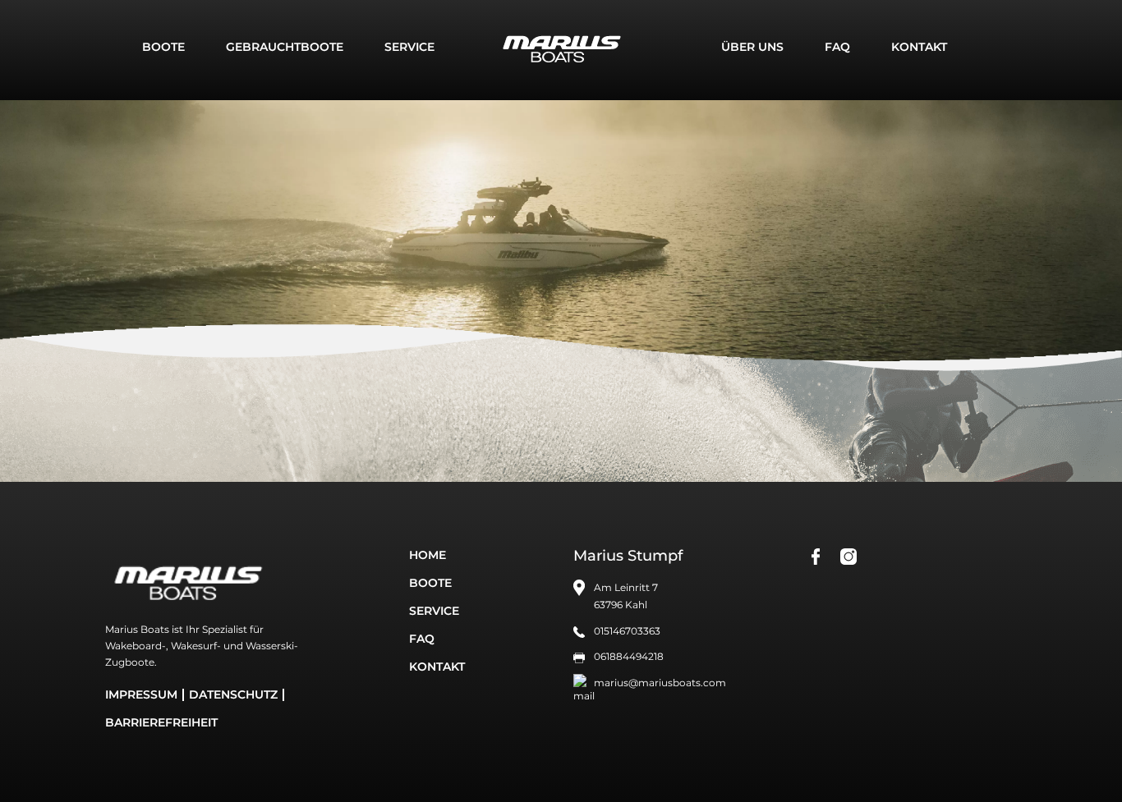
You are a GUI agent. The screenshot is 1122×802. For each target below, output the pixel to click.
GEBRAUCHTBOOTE (284, 46)
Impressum (141, 694)
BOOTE (163, 46)
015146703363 (627, 631)
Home (427, 555)
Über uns (752, 46)
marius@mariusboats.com (660, 682)
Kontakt (919, 46)
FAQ (837, 46)
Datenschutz (233, 694)
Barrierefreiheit (161, 722)
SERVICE (409, 46)
